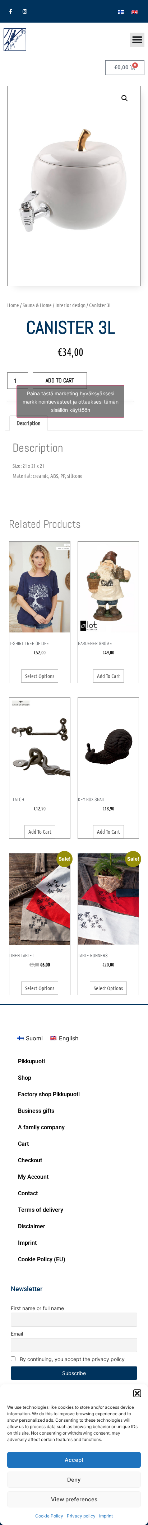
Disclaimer (31, 1226)
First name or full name (37, 1308)
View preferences (74, 1499)
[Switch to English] (135, 11)
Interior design (70, 305)
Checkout (30, 1160)
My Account (33, 1176)
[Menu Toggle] (137, 40)
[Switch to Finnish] (121, 11)
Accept (74, 1459)
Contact (28, 1193)
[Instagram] (25, 11)
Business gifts (36, 1110)
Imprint (106, 1516)
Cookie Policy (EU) (41, 1259)
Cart (23, 1143)
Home (13, 305)
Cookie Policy (49, 1516)
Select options (39, 676)
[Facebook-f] (11, 11)
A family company (41, 1127)
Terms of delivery (40, 1209)
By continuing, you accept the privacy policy (71, 1359)
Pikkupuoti (31, 1061)
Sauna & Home (37, 305)
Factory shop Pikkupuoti (49, 1094)
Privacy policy (81, 1516)
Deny (74, 1479)
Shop (24, 1077)
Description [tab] (29, 422)
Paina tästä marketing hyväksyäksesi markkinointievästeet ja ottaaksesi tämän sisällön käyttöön (71, 401)
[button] (137, 1393)
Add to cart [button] (108, 676)
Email (17, 1334)
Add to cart (60, 380)
